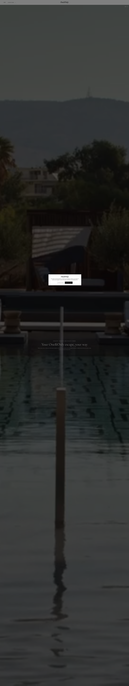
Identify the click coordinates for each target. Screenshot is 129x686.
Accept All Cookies (68, 282)
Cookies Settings (61, 282)
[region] (64, 279)
